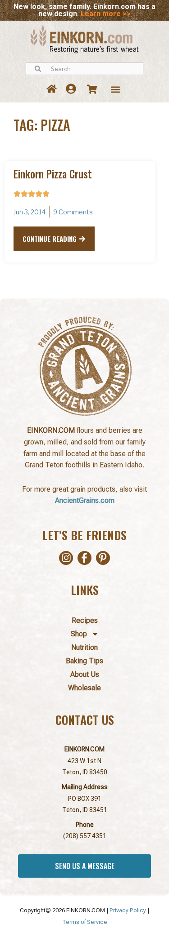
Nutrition (84, 647)
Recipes (85, 620)
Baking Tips (84, 661)
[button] (115, 89)
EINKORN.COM (84, 749)
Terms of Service (84, 922)
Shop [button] (79, 634)
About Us (84, 674)
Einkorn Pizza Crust (53, 174)
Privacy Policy (128, 910)
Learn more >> (106, 13)
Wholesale (84, 688)
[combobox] (84, 68)
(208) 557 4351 (84, 835)
